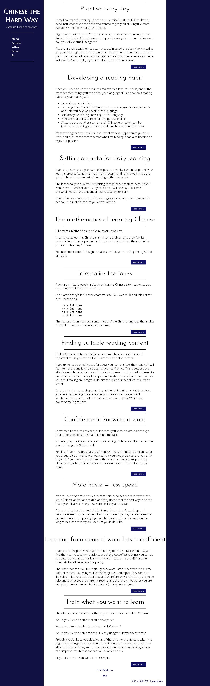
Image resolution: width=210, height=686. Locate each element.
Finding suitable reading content (104, 343)
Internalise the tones (105, 273)
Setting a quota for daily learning (105, 158)
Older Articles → (105, 670)
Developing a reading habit (105, 78)
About (16, 51)
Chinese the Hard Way (22, 15)
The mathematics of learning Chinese (105, 219)
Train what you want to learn (105, 602)
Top (105, 675)
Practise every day (104, 9)
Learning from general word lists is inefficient (104, 539)
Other (15, 47)
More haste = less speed (105, 485)
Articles (16, 43)
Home (15, 39)
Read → (138, 67)
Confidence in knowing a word (105, 419)
